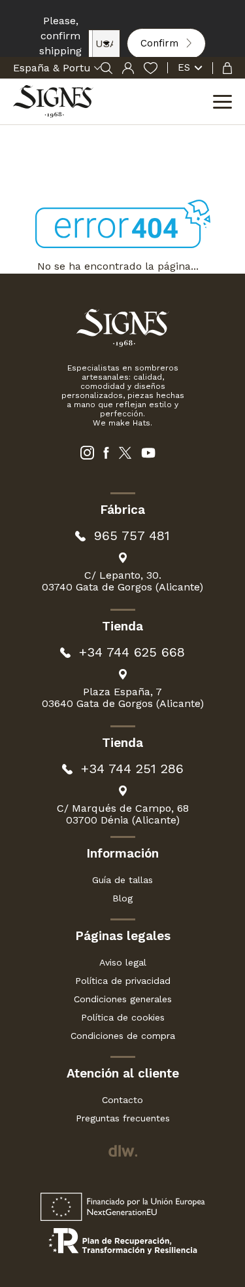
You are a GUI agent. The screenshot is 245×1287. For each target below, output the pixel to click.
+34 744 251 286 (132, 768)
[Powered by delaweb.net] (122, 1151)
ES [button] (184, 67)
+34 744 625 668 (132, 652)
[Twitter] (125, 452)
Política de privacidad (123, 980)
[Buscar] (106, 68)
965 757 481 (132, 535)
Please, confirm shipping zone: (60, 43)
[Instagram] (87, 453)
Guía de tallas (122, 880)
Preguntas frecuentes (123, 1118)
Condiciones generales (123, 999)
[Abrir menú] (222, 104)
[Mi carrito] (222, 68)
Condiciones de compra (123, 1035)
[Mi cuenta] (128, 68)
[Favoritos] (150, 68)
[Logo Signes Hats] (53, 101)
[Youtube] (148, 453)
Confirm (159, 43)
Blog (122, 898)
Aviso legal (122, 962)
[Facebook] (106, 452)
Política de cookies (123, 1017)
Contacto (122, 1100)
